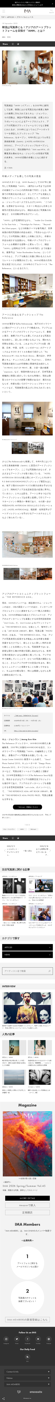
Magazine (27, 1105)
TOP (2, 17)
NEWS (7, 954)
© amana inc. (28, 1398)
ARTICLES (10, 17)
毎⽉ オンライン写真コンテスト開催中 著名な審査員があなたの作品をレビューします (27, 3)
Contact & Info (12, 1371)
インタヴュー (13, 876)
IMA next (33, 829)
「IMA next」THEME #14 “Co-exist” (26, 715)
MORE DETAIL (27, 1198)
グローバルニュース (25, 17)
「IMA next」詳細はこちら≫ (27, 807)
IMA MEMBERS (13, 1384)
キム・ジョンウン (8, 829)
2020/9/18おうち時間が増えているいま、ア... (42, 850)
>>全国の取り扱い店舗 (27, 1178)
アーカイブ (38, 876)
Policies (10, 1378)
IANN (22, 829)
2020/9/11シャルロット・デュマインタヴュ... (13, 850)
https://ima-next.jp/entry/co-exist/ (26, 731)
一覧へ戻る (27, 851)
